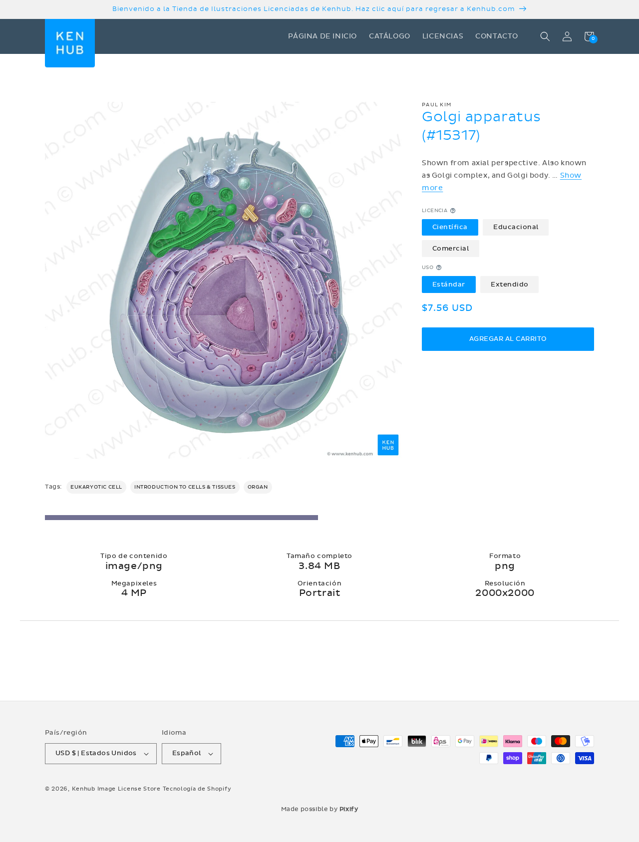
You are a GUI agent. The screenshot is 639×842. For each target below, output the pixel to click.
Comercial (450, 248)
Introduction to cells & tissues (185, 487)
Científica (450, 227)
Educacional (516, 227)
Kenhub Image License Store (116, 789)
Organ (258, 487)
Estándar (448, 284)
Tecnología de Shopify (197, 789)
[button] (545, 36)
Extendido (510, 284)
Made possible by (319, 809)
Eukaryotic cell (96, 487)
